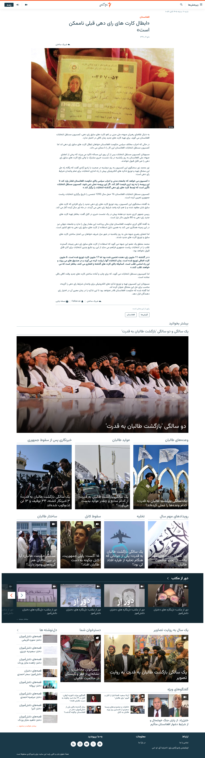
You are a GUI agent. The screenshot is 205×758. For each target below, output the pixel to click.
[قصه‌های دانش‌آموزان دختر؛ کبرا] (50, 708)
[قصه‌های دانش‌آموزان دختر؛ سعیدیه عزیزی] (50, 650)
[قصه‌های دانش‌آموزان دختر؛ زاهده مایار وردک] (50, 662)
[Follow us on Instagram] (80, 744)
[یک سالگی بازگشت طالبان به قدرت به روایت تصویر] (146, 658)
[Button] (63, 44)
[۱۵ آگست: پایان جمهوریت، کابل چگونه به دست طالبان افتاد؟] (80, 544)
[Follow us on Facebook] (99, 744)
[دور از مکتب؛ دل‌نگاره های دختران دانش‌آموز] (168, 595)
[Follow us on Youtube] (86, 744)
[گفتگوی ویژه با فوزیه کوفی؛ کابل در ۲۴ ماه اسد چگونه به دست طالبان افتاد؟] (94, 698)
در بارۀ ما (141, 742)
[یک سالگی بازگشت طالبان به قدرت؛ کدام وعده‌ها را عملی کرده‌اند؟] (160, 477)
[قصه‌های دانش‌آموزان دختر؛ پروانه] (50, 685)
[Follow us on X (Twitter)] (93, 744)
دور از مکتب (179, 578)
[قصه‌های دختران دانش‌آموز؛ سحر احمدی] (50, 673)
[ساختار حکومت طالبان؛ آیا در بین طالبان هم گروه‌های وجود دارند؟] (37, 544)
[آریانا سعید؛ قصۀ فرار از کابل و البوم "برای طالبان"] (138, 698)
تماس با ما (183, 742)
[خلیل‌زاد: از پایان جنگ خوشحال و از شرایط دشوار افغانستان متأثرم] (168, 705)
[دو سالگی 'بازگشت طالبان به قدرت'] (102, 384)
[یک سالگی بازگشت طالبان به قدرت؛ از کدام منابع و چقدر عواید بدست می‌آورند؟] (102, 477)
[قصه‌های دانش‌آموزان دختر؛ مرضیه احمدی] (50, 696)
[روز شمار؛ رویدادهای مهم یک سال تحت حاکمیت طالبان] (168, 544)
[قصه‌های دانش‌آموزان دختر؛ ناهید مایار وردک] (50, 719)
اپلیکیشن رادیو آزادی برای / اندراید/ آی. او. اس (170, 748)
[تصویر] (26, 5)
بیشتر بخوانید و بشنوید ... (26, 726)
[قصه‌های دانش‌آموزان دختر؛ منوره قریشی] (50, 639)
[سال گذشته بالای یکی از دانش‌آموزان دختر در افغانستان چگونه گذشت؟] (94, 710)
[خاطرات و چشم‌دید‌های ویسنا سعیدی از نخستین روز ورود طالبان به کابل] (138, 710)
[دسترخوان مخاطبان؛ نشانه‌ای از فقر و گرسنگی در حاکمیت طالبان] (80, 658)
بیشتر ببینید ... (22, 619)
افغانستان (144, 17)
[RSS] (73, 744)
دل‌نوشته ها (48, 630)
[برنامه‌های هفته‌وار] (18, 5)
